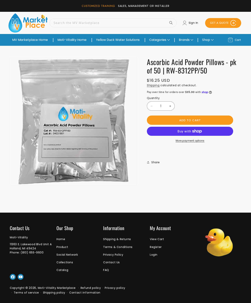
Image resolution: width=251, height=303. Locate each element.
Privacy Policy (113, 255)
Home (60, 239)
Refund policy (91, 288)
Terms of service (26, 293)
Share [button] (155, 162)
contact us (111, 262)
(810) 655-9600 (32, 252)
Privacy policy (115, 288)
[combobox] (113, 22)
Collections (64, 262)
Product (62, 247)
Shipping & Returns (117, 239)
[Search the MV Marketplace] (172, 22)
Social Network (67, 255)
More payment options (190, 140)
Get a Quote (219, 23)
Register (156, 247)
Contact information (84, 293)
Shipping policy (54, 293)
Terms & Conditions (118, 247)
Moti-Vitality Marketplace (57, 288)
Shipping (153, 85)
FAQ (106, 270)
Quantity (153, 98)
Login (153, 255)
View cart (157, 239)
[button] (159, 40)
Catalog (62, 270)
